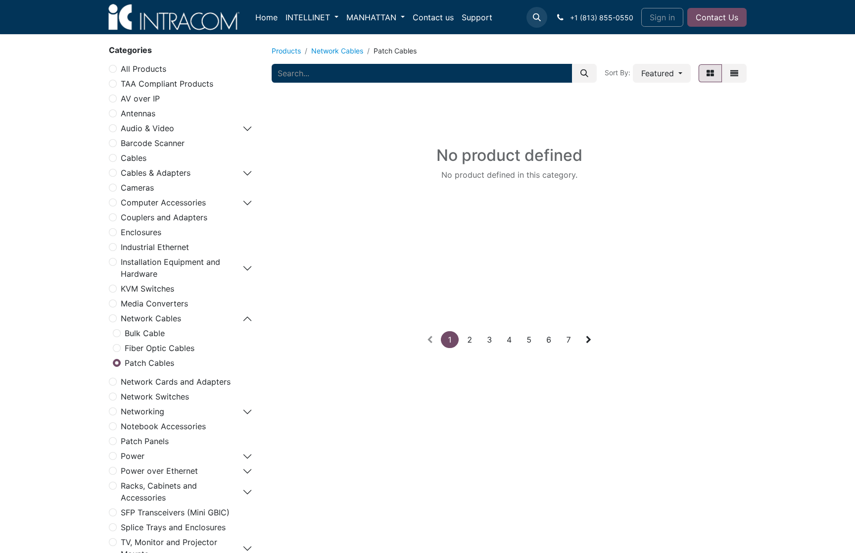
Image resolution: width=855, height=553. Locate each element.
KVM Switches (147, 289)
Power (132, 456)
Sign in (662, 17)
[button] (536, 17)
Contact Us (717, 17)
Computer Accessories (163, 202)
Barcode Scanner (153, 143)
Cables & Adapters (155, 173)
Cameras (137, 188)
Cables (133, 158)
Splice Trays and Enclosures (173, 527)
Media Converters (154, 303)
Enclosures (141, 232)
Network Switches (155, 397)
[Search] (584, 73)
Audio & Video (147, 128)
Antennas (138, 113)
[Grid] (710, 73)
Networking (142, 411)
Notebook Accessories (163, 426)
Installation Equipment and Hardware (170, 268)
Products (286, 51)
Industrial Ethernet (155, 247)
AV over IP (140, 98)
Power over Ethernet (159, 471)
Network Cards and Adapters (176, 382)
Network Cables (151, 318)
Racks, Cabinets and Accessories (159, 492)
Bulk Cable (145, 333)
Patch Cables (149, 363)
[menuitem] (266, 17)
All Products (143, 69)
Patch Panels (145, 441)
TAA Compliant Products (167, 84)
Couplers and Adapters (164, 217)
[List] (734, 73)
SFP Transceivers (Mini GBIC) (175, 512)
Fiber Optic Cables (159, 348)
